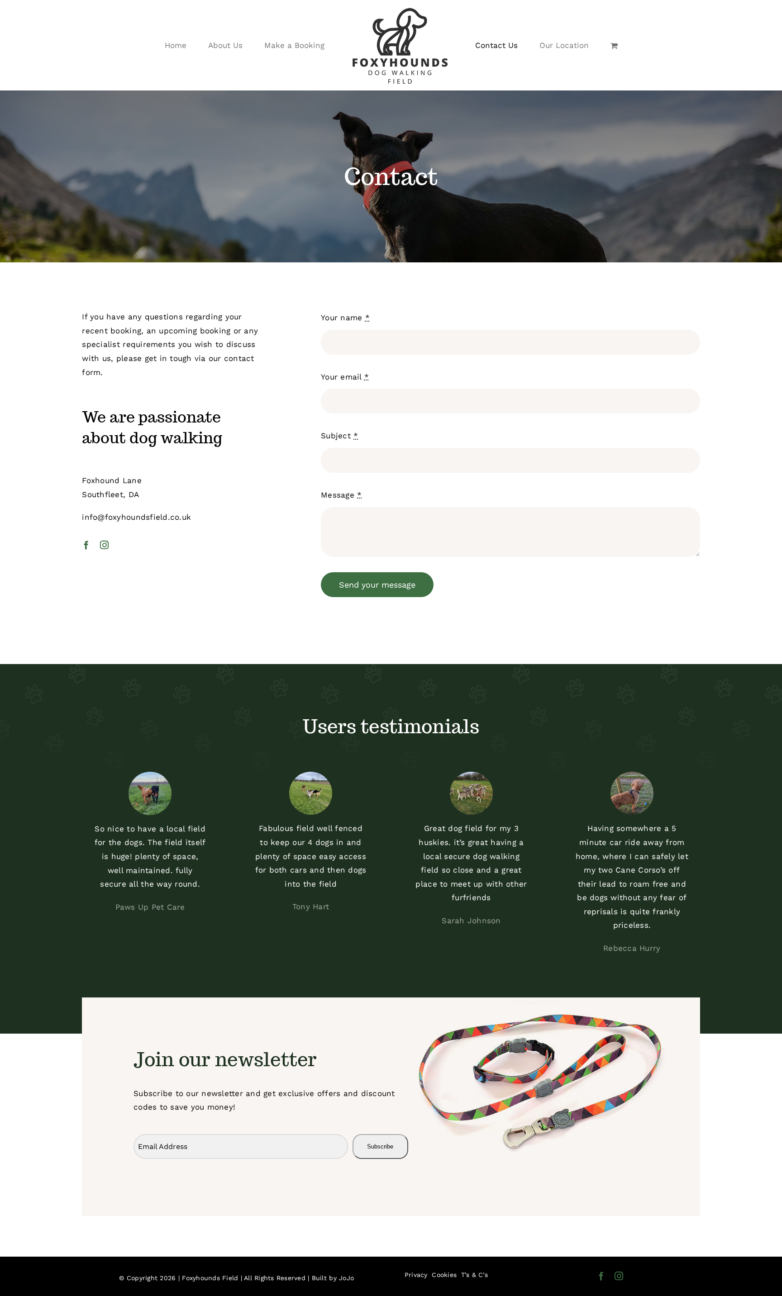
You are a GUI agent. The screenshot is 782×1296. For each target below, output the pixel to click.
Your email (345, 376)
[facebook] (86, 545)
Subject (339, 435)
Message (341, 494)
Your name (345, 317)
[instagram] (104, 545)
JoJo (346, 1278)
